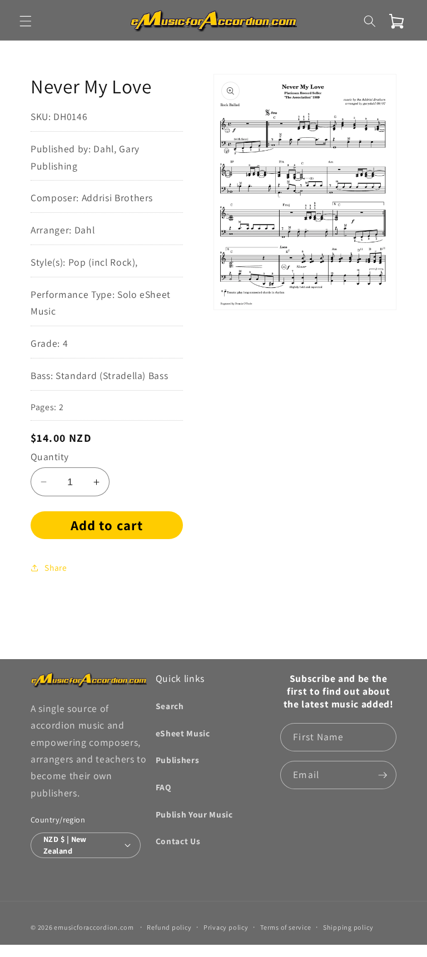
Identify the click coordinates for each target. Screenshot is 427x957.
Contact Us (178, 840)
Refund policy (169, 927)
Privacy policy (226, 927)
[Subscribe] (382, 775)
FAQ (163, 786)
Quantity (50, 456)
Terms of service (285, 927)
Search (170, 705)
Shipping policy (348, 927)
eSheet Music (183, 733)
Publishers (178, 759)
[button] (25, 21)
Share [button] (55, 567)
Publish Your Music (194, 814)
